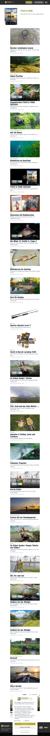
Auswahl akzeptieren (25, 727)
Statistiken (27, 720)
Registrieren (39, 2)
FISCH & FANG (12, 53)
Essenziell (18, 720)
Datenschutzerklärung (25, 732)
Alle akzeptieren (25, 724)
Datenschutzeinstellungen (25, 730)
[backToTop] (47, 733)
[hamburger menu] (1, 2)
